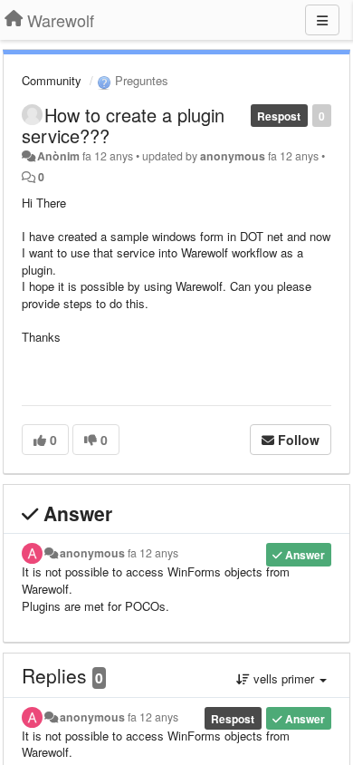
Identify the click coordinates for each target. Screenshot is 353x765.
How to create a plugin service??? (123, 125)
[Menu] (322, 20)
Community (51, 80)
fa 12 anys (153, 553)
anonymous (232, 156)
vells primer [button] (284, 678)
